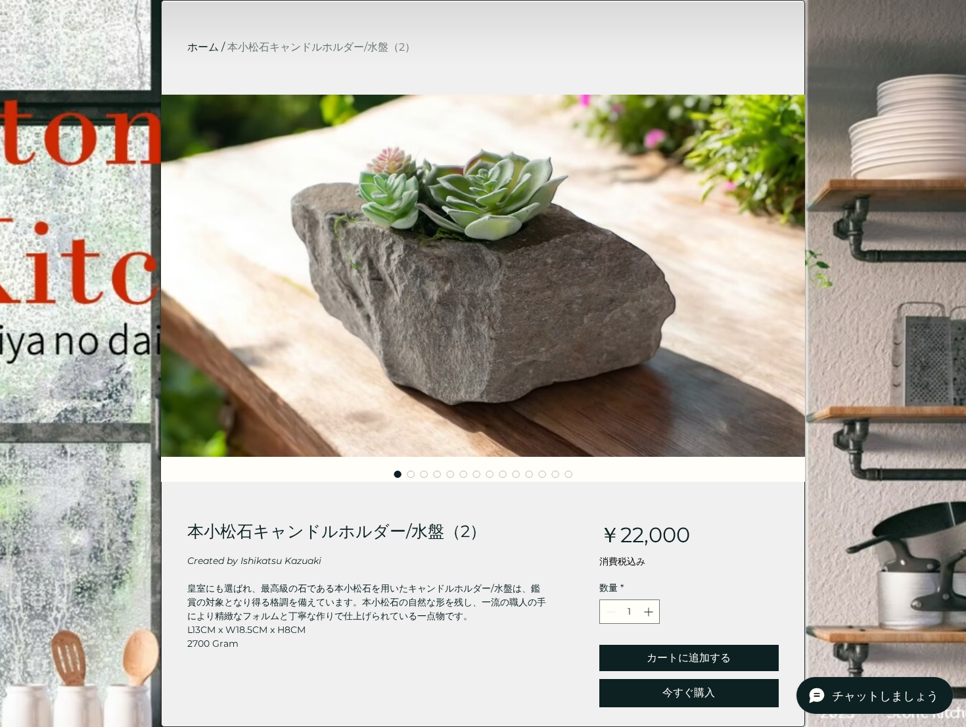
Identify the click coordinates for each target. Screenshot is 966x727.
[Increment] (649, 611)
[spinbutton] (629, 611)
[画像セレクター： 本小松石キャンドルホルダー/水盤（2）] (397, 474)
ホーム (203, 47)
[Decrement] (609, 611)
